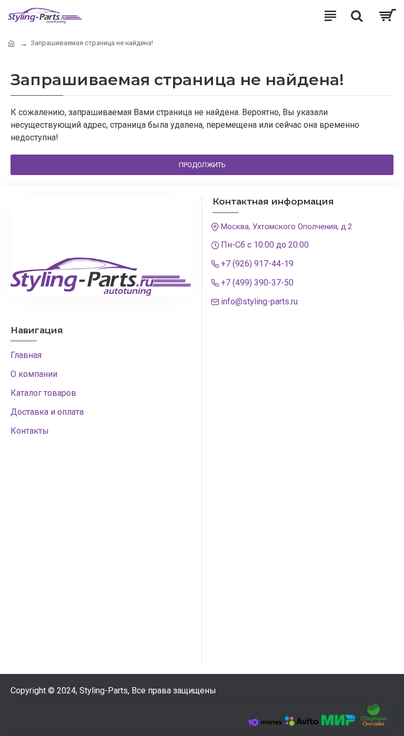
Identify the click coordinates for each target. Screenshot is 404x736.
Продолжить (202, 165)
